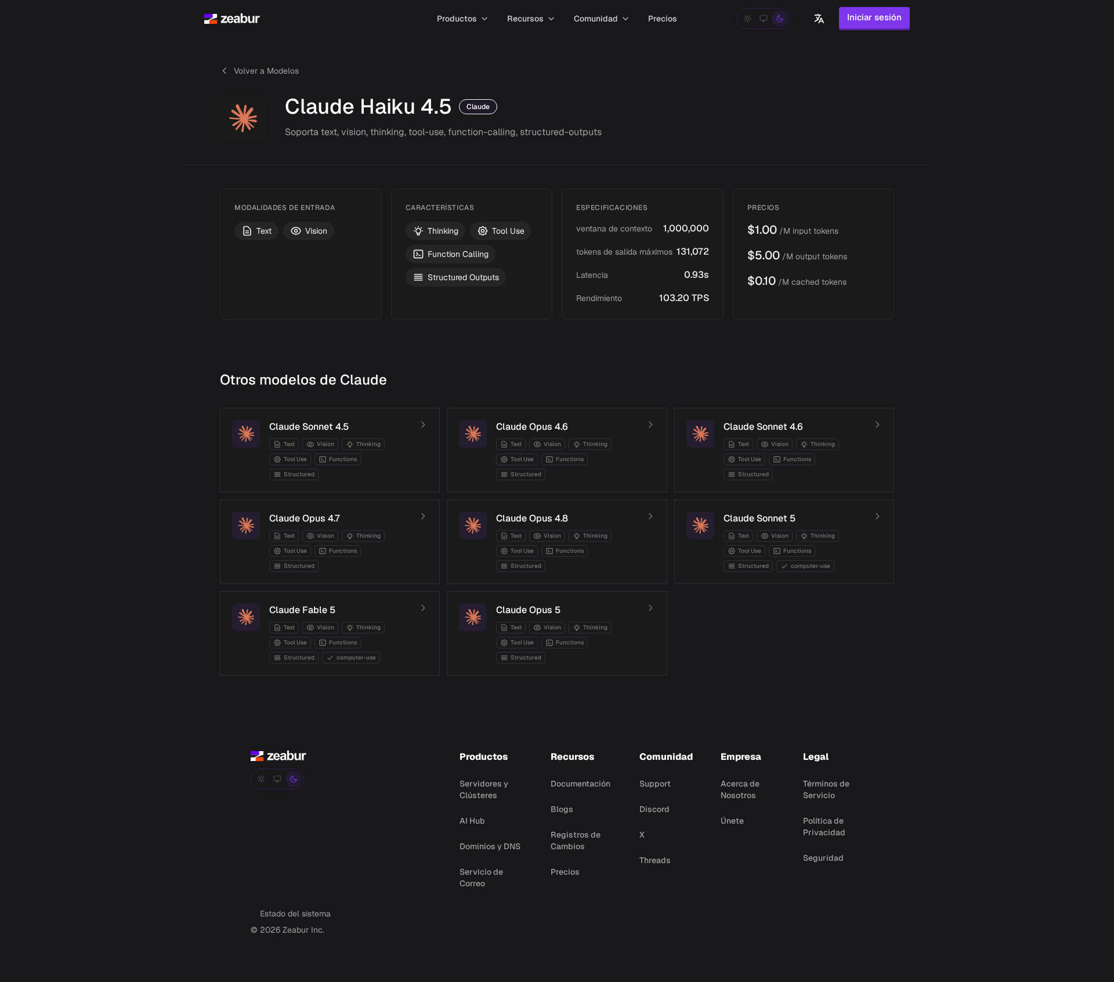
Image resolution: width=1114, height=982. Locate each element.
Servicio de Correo (481, 878)
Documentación (580, 783)
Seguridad (823, 858)
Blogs (562, 809)
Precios (565, 872)
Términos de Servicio (826, 789)
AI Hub (472, 821)
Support (655, 783)
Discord (654, 809)
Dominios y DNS (490, 846)
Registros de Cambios (576, 840)
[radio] (747, 18)
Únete (732, 821)
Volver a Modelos (266, 71)
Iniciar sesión (874, 17)
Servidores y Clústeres (484, 789)
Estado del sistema (295, 913)
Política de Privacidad (824, 827)
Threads (655, 860)
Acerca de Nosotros (740, 789)
